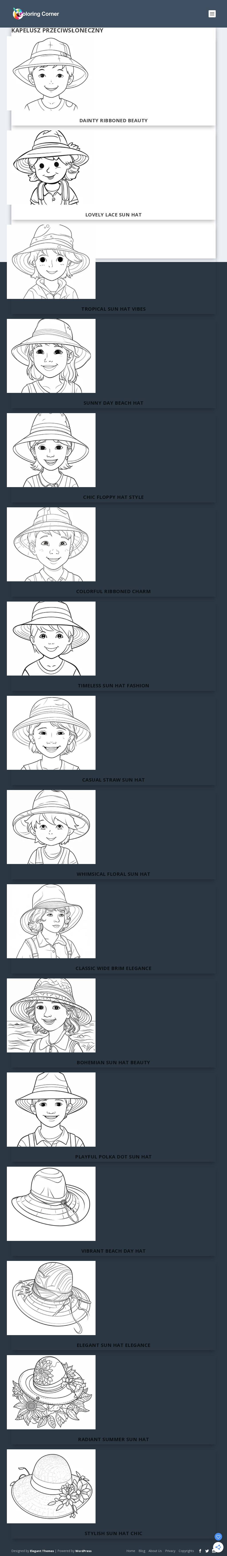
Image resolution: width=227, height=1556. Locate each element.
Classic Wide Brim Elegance (113, 968)
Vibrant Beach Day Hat (113, 1250)
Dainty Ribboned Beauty (113, 120)
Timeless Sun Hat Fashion (113, 685)
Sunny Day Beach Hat (114, 402)
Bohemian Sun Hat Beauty (113, 1062)
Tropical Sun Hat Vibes (113, 308)
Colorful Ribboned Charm (113, 591)
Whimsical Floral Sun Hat (113, 873)
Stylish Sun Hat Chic (114, 1533)
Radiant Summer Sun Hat (113, 1439)
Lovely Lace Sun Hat (113, 214)
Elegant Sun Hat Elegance (114, 1345)
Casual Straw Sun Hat (113, 779)
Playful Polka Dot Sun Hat (113, 1156)
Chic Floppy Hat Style (113, 497)
